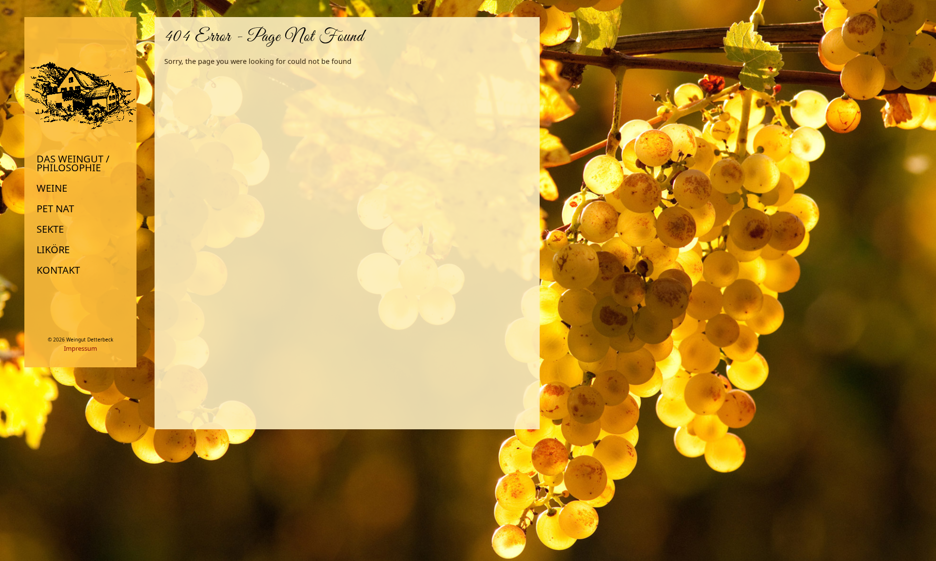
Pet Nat (55, 208)
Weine (52, 188)
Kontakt (58, 270)
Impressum (80, 348)
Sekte (50, 229)
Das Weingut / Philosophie (73, 163)
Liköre (53, 249)
